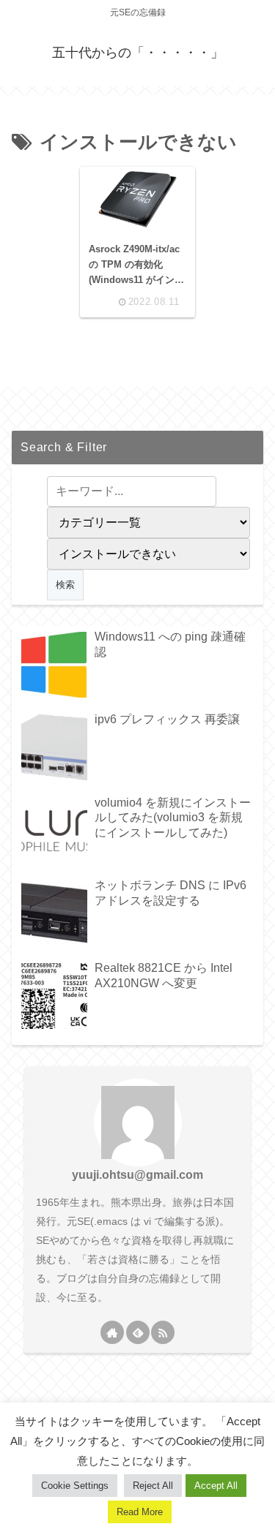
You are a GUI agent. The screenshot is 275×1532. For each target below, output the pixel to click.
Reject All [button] (153, 1485)
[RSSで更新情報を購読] (163, 1332)
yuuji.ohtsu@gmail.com (137, 1175)
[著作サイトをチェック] (112, 1332)
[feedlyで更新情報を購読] (138, 1332)
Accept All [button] (216, 1485)
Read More (140, 1511)
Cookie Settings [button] (75, 1485)
